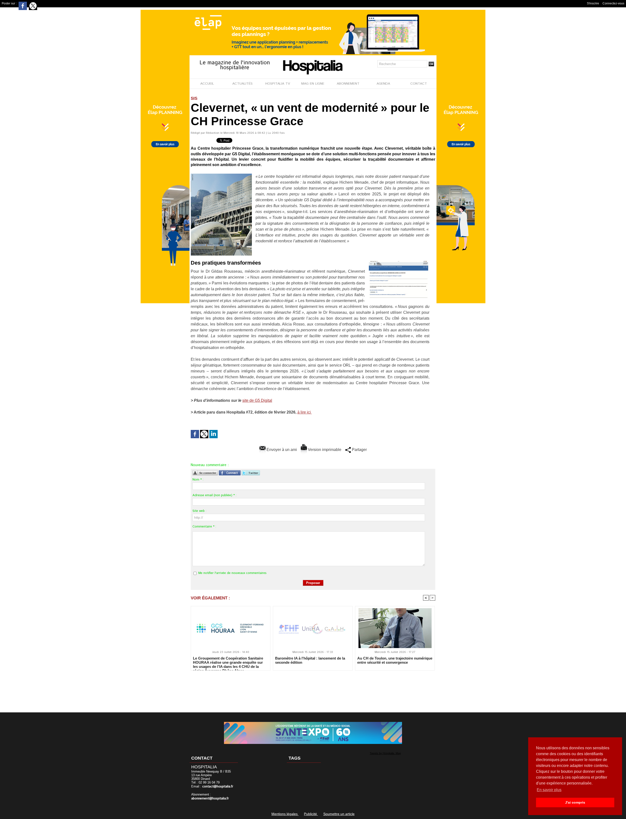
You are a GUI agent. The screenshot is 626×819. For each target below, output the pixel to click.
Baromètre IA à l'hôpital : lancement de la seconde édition (310, 660)
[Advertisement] (313, 688)
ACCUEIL (207, 83)
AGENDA (383, 83)
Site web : (199, 511)
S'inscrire (593, 3)
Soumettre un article (339, 814)
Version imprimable (324, 450)
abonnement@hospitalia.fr (210, 798)
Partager (359, 450)
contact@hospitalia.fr (217, 786)
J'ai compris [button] (575, 802)
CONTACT (418, 83)
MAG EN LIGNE (312, 83)
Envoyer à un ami (281, 450)
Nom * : (197, 479)
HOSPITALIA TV (277, 83)
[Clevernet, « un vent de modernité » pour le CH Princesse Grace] (221, 175)
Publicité (311, 814)
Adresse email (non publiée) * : (214, 495)
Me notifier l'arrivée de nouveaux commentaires (232, 573)
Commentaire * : (204, 526)
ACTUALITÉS (242, 83)
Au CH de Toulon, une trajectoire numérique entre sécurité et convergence (394, 660)
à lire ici (304, 412)
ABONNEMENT (348, 83)
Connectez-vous (613, 3)
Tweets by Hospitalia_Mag (385, 753)
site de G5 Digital (257, 400)
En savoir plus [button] (549, 790)
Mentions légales (285, 814)
